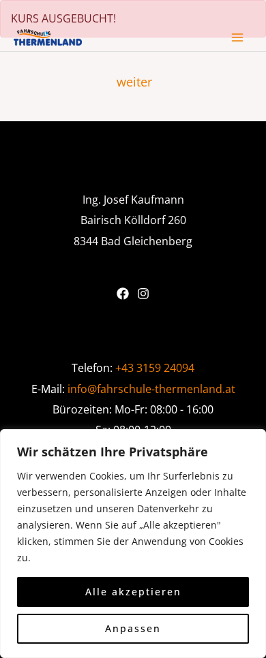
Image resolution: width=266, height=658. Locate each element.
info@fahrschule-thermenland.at (151, 388)
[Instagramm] (143, 293)
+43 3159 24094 (154, 367)
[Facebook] (123, 293)
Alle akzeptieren (133, 591)
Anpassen (133, 628)
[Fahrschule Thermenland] (48, 37)
